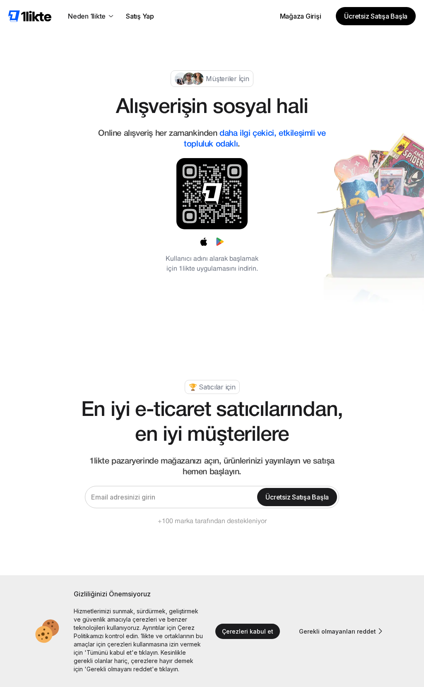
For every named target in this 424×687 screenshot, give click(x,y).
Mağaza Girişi (300, 16)
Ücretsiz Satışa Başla (375, 16)
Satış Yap (140, 16)
